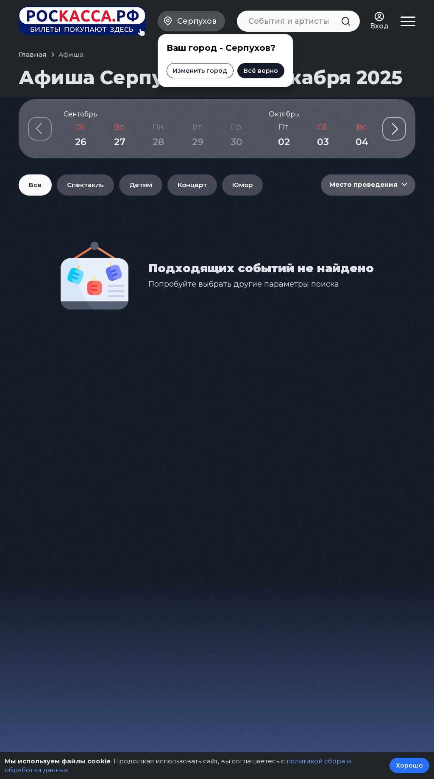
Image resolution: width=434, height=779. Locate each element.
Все (35, 185)
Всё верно (261, 71)
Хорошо (409, 765)
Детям (140, 185)
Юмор (242, 185)
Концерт (192, 185)
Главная (33, 54)
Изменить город (200, 71)
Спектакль (85, 185)
